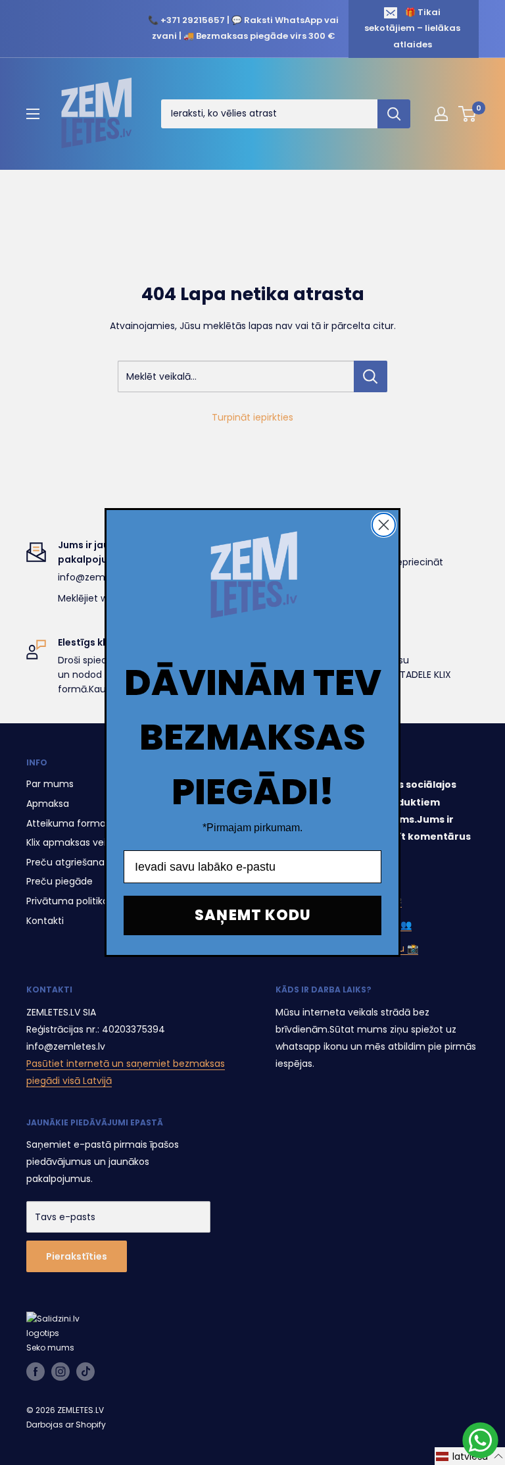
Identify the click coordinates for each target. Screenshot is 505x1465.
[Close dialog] (383, 524)
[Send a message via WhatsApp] (480, 1440)
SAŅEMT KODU (253, 915)
